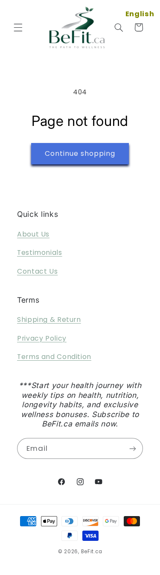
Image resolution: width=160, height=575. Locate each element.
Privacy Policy (42, 338)
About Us (33, 234)
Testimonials (39, 252)
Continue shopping (80, 153)
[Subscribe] (133, 448)
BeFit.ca (91, 551)
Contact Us (37, 271)
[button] (18, 27)
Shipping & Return (49, 319)
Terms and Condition (54, 357)
